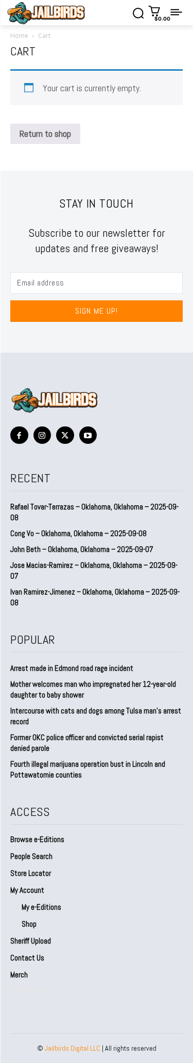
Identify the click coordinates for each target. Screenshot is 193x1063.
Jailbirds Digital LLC (72, 1048)
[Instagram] (42, 435)
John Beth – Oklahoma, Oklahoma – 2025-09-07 (81, 549)
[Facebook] (19, 435)
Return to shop (45, 133)
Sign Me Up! (96, 310)
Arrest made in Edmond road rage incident (71, 668)
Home (19, 35)
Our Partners (28, 989)
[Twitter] (65, 435)
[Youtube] (88, 435)
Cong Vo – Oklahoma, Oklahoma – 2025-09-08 (78, 533)
